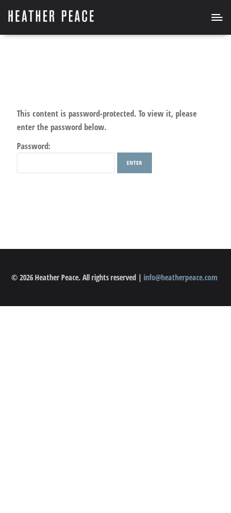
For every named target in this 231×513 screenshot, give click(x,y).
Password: (33, 145)
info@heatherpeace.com (181, 277)
